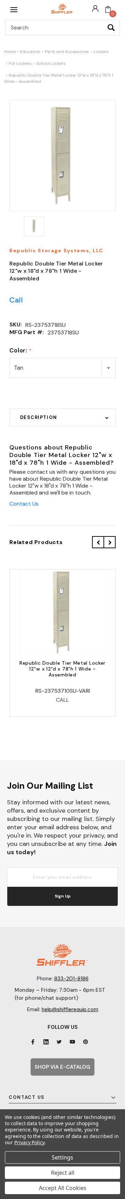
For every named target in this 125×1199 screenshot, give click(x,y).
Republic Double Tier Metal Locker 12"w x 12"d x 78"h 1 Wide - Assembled (62, 669)
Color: (20, 350)
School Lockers (51, 63)
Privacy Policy (29, 1142)
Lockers (101, 51)
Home (10, 51)
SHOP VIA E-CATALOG (62, 1067)
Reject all (62, 1172)
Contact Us (24, 503)
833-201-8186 (71, 978)
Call (16, 300)
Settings (62, 1157)
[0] (108, 10)
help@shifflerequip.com (70, 1009)
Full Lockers (20, 63)
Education (30, 51)
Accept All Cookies (62, 1188)
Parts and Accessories (67, 51)
